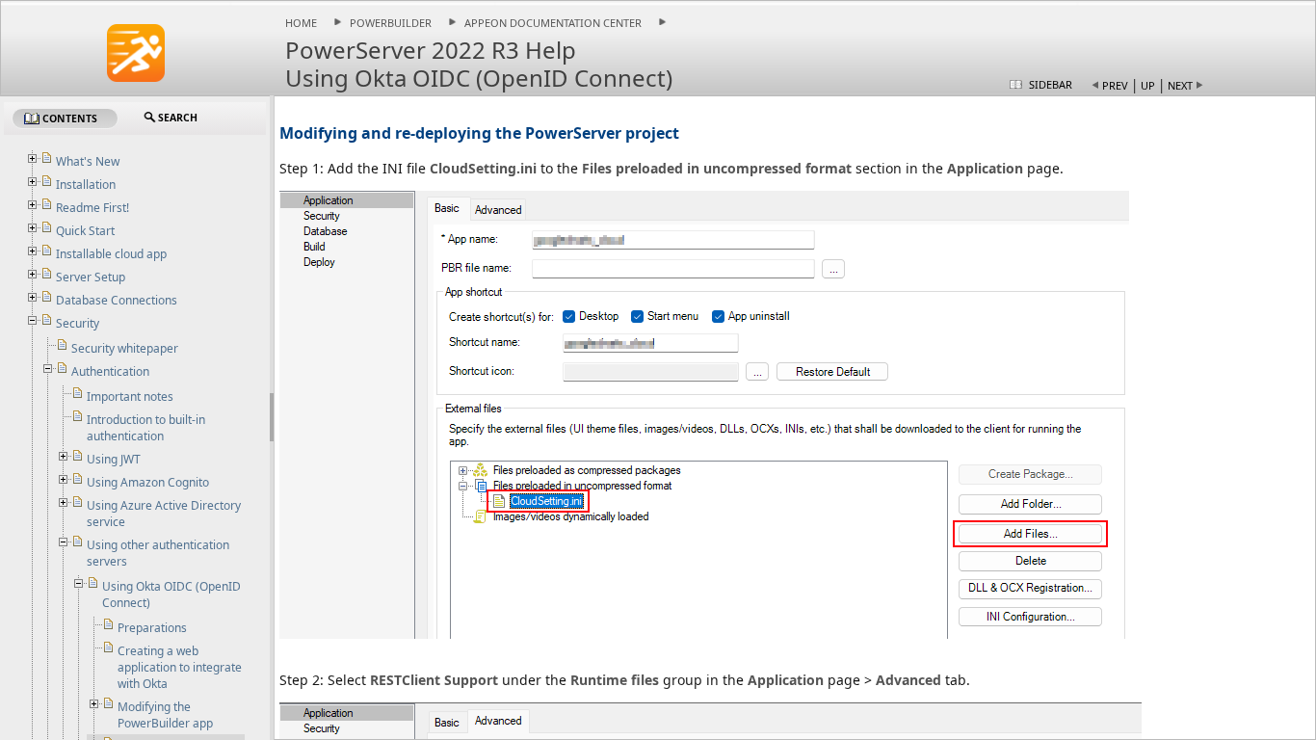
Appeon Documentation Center (553, 22)
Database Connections (116, 300)
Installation (86, 184)
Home (301, 22)
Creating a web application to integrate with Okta (180, 667)
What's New (87, 161)
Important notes (130, 396)
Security (77, 323)
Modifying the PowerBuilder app (165, 715)
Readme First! (92, 207)
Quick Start (85, 231)
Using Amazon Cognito (148, 482)
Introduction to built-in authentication (146, 427)
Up (1148, 85)
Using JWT (114, 459)
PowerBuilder (391, 22)
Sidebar (1050, 84)
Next (1180, 85)
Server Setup (90, 277)
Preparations (152, 628)
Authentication (110, 371)
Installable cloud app (111, 254)
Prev (1115, 85)
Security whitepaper (124, 348)
